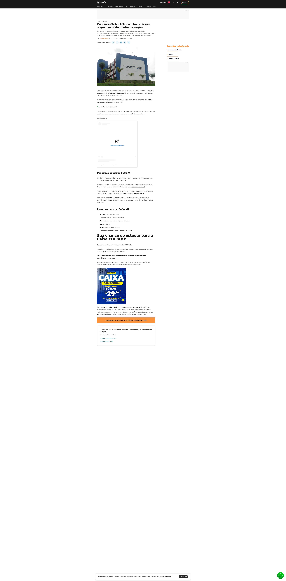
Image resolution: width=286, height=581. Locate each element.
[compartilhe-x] (124, 42)
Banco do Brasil (119, 6)
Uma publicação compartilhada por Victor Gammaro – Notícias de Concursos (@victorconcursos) (122, 165)
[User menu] (173, 2)
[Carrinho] (178, 2)
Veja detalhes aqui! (138, 187)
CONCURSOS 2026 (106, 341)
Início (98, 21)
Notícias (132, 6)
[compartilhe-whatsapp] (113, 42)
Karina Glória (104, 38)
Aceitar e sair (183, 576)
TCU (127, 6)
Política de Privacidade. (165, 576)
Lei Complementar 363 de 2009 (121, 198)
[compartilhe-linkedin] (120, 42)
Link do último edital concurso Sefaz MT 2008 (116, 231)
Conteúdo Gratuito (151, 6)
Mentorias (110, 6)
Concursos (100, 6)
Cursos (140, 6)
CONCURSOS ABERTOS (108, 338)
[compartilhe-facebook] (117, 42)
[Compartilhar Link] (128, 42)
